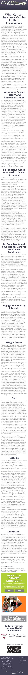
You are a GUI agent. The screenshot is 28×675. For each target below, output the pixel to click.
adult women (12, 272)
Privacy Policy (22, 660)
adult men (3, 272)
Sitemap (22, 663)
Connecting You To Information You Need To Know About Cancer (17, 635)
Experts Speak (9, 566)
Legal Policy (22, 657)
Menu (2, 7)
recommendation (5, 476)
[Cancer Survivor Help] (14, 5)
